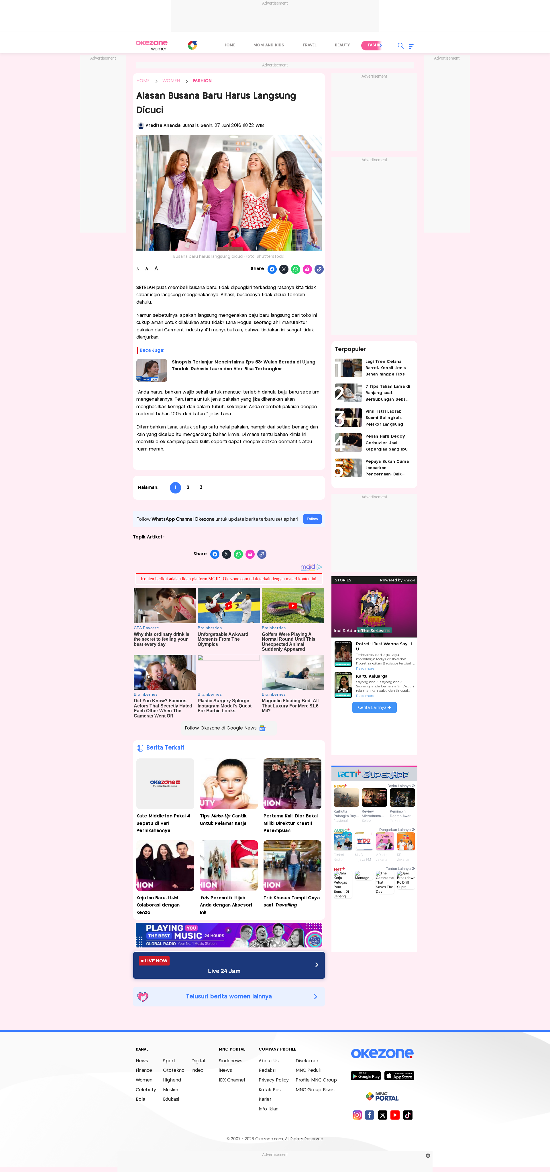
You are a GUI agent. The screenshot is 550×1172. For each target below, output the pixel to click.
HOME (143, 81)
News (142, 1061)
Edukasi (171, 1099)
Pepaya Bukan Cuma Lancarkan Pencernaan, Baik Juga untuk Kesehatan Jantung (387, 469)
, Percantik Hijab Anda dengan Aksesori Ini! (226, 905)
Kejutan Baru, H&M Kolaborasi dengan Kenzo (158, 905)
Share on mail (307, 269)
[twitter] (382, 1115)
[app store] (399, 1075)
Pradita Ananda (163, 125)
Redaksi (267, 1070)
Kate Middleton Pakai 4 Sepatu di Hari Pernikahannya (163, 823)
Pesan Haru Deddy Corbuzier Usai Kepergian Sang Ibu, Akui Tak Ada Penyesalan (387, 443)
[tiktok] (407, 1115)
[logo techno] (152, 45)
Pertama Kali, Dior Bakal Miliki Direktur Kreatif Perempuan (291, 823)
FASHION (202, 81)
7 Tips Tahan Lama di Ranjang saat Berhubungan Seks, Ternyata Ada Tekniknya (388, 394)
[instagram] (357, 1115)
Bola (140, 1099)
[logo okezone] (382, 1053)
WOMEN (171, 81)
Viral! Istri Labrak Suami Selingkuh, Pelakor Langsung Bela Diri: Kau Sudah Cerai (387, 419)
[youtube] (395, 1115)
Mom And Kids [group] (269, 45)
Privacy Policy (274, 1080)
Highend (172, 1080)
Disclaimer (307, 1061)
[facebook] (369, 1115)
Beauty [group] (342, 45)
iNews (225, 1070)
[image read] (152, 370)
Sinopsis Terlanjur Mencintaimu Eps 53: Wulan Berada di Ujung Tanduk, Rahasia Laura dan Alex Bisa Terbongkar (243, 365)
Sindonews (230, 1061)
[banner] (229, 945)
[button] (381, 45)
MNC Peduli (308, 1070)
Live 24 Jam (224, 971)
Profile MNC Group (316, 1080)
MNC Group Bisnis (315, 1090)
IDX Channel (232, 1080)
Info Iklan (268, 1109)
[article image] (348, 368)
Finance (144, 1070)
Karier (265, 1099)
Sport (169, 1061)
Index (197, 1070)
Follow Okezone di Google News (221, 728)
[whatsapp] (295, 269)
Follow (312, 519)
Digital (198, 1061)
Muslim (170, 1090)
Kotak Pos (270, 1090)
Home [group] (229, 45)
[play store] (366, 1075)
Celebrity (146, 1090)
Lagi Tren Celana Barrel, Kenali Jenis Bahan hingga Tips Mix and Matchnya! (386, 369)
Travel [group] (309, 45)
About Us (269, 1061)
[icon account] (141, 125)
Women (144, 1080)
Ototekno (173, 1070)
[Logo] (192, 45)
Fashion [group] (376, 45)
